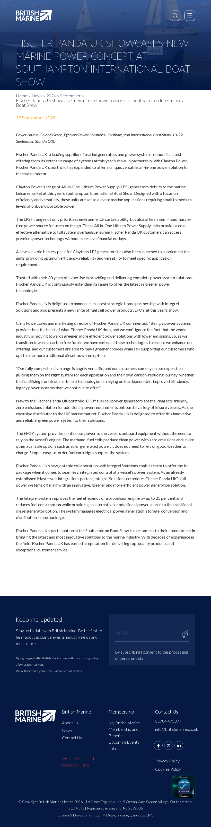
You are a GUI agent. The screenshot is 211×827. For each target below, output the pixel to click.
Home (21, 95)
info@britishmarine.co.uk (175, 729)
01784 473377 (168, 720)
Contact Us (72, 737)
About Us (70, 722)
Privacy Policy (167, 760)
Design (63, 815)
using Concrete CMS (136, 815)
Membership (121, 712)
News (37, 95)
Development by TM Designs (96, 815)
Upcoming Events (124, 742)
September (70, 95)
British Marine (76, 712)
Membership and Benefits (123, 732)
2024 (51, 95)
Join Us (115, 748)
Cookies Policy (168, 769)
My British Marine (124, 722)
